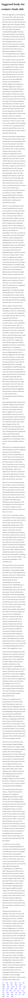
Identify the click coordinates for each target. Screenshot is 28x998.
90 (19, 994)
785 (3, 992)
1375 (8, 994)
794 (24, 992)
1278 (8, 986)
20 (16, 986)
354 (20, 986)
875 (20, 988)
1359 (16, 988)
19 (3, 982)
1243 (7, 992)
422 (18, 990)
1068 (3, 986)
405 (15, 982)
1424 (20, 984)
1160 (3, 988)
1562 (16, 984)
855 (23, 982)
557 (24, 988)
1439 (24, 986)
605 (8, 996)
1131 (23, 994)
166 (20, 992)
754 (16, 992)
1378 (7, 982)
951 (11, 984)
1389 (12, 996)
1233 (12, 992)
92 (6, 990)
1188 (3, 984)
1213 (11, 982)
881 (11, 988)
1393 (12, 986)
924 (7, 988)
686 (12, 994)
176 (14, 990)
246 (7, 984)
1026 (3, 996)
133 (19, 982)
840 (10, 990)
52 (15, 994)
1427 (3, 994)
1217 (23, 990)
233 (3, 990)
